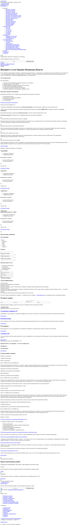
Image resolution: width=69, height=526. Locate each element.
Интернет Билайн (10, 24)
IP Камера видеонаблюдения (12, 44)
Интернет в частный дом (11, 13)
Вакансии (5, 515)
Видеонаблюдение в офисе (12, 47)
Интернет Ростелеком (11, 21)
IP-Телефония (5, 269)
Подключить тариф (5, 168)
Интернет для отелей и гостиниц (13, 16)
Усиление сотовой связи (7, 265)
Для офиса (8, 33)
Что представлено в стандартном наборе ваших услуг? (14, 419)
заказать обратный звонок (15, 518)
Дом (3, 240)
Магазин (4, 246)
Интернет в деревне (10, 11)
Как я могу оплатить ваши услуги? (9, 450)
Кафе (3, 242)
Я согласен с (12, 489)
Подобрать (3, 478)
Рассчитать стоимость (5, 277)
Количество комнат (5, 256)
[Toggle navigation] (7, 6)
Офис (3, 244)
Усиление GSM (5, 333)
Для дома (8, 27)
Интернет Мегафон (10, 22)
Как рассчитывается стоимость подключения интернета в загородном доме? (19, 432)
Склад (3, 245)
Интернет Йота (9, 20)
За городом (8, 31)
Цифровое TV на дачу (11, 37)
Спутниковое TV (10, 38)
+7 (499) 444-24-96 (5, 3)
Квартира (4, 241)
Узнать (2, 471)
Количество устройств (6, 258)
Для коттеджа (9, 43)
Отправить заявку (4, 307)
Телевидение (5, 266)
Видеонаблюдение (6, 268)
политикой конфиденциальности (15, 489)
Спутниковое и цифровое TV (9, 311)
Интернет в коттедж (10, 10)
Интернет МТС (9, 25)
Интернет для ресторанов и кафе (13, 15)
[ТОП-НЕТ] (3, 1)
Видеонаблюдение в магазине (13, 45)
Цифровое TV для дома (11, 36)
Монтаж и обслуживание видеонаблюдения (16, 49)
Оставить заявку (4, 146)
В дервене (8, 32)
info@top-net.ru (4, 522)
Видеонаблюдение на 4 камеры (13, 48)
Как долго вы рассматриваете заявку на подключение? (14, 436)
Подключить (3, 316)
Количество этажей (5, 253)
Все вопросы (3, 455)
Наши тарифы (6, 511)
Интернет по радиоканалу (12, 18)
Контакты (5, 512)
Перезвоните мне (30, 61)
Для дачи (8, 28)
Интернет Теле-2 (10, 19)
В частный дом (9, 41)
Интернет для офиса (10, 9)
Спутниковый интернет (11, 14)
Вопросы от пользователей (9, 513)
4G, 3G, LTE (9, 30)
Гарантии (5, 516)
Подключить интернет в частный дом (9, 102)
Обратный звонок (5, 4)
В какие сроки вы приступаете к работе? (11, 442)
